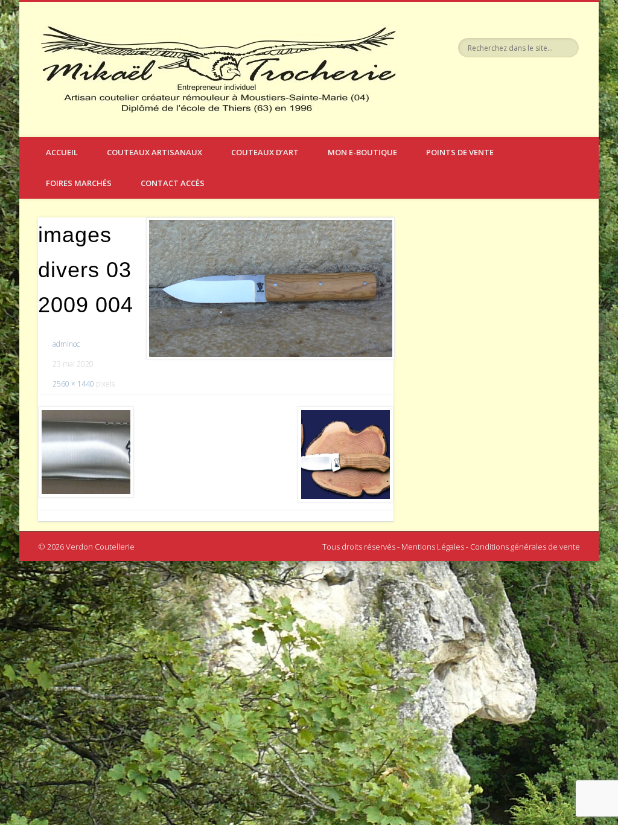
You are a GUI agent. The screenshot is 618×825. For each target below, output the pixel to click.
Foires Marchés (79, 183)
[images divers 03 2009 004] (269, 288)
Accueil (62, 152)
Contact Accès (173, 183)
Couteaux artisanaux (154, 152)
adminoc (66, 344)
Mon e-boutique (362, 152)
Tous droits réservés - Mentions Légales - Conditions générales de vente (451, 546)
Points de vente (460, 152)
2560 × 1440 (73, 384)
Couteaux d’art (265, 152)
